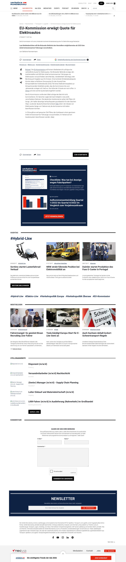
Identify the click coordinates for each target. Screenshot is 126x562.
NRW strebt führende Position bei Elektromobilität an (63, 268)
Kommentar (40, 446)
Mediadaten (78, 551)
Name (66, 439)
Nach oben (110, 542)
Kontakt (89, 551)
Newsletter (82, 3)
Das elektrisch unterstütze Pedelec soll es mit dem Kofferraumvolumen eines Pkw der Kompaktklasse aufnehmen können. (24, 277)
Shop (90, 3)
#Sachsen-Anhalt (95, 329)
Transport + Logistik (41, 24)
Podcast (65, 8)
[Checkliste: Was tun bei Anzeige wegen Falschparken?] (34, 182)
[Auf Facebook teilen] (21, 69)
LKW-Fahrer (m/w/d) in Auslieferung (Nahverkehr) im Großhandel (60, 401)
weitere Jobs (34, 412)
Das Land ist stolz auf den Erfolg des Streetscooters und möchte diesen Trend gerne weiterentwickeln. (62, 276)
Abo (101, 3)
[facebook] (53, 537)
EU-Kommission (39, 69)
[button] (63, 552)
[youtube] (58, 537)
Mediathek (47, 8)
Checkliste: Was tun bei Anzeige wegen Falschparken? (66, 181)
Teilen (39, 60)
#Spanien (93, 263)
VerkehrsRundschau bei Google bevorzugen (72, 60)
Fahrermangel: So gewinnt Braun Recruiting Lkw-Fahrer (26, 334)
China (27, 91)
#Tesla (56, 329)
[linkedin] (68, 537)
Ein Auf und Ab (54, 208)
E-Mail (39, 439)
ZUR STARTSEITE (80, 155)
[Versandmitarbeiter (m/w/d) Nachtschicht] (18, 374)
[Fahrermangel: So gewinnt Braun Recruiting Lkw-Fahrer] (27, 317)
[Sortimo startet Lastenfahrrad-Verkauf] (27, 251)
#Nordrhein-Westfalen (60, 263)
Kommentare (27, 60)
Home (21, 24)
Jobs (94, 3)
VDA (57, 104)
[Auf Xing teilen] (21, 82)
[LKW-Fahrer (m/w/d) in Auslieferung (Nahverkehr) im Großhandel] (18, 403)
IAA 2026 (38, 8)
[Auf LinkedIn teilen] (21, 78)
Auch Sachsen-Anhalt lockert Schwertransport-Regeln (96, 334)
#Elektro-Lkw (31, 296)
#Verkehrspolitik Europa (52, 296)
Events (56, 8)
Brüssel (28, 69)
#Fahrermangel (22, 329)
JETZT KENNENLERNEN (54, 216)
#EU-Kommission (101, 296)
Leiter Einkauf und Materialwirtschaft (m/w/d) (51, 392)
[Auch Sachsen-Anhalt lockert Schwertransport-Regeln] (99, 317)
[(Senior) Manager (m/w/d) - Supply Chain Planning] (18, 384)
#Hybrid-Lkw (21, 238)
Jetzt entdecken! (101, 558)
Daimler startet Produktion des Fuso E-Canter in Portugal (97, 268)
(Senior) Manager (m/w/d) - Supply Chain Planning (53, 382)
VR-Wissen (75, 8)
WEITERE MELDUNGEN (20, 285)
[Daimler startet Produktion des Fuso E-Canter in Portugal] (99, 251)
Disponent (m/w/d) (37, 364)
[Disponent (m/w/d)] (16, 363)
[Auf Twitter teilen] (21, 74)
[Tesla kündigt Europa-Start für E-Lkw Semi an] (63, 317)
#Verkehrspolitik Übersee (78, 296)
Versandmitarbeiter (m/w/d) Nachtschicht (49, 373)
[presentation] (114, 15)
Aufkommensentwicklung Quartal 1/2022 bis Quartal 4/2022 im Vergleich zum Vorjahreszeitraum (66, 203)
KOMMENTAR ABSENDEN (63, 479)
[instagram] (63, 537)
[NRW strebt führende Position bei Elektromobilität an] (63, 251)
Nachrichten (27, 8)
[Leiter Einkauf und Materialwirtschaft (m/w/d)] (18, 393)
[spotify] (72, 537)
